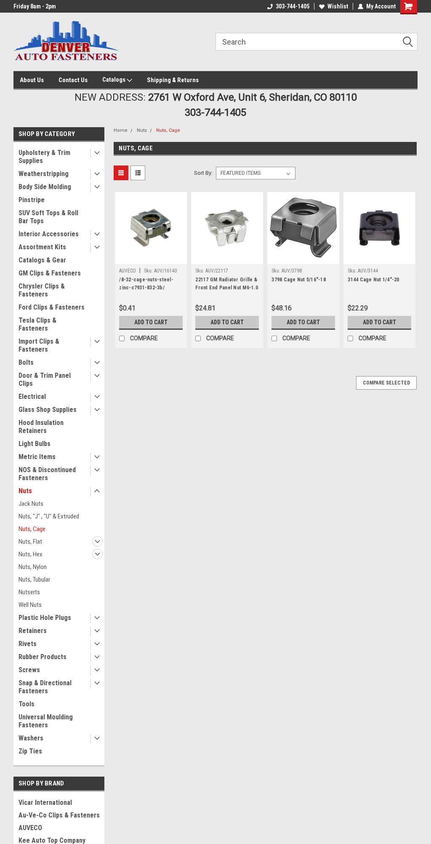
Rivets (28, 644)
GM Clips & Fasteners (50, 273)
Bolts (26, 362)
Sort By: (203, 173)
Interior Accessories (49, 234)
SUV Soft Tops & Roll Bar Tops (48, 217)
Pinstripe (32, 200)
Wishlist (337, 6)
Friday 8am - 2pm (34, 6)
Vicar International (45, 803)
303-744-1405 (292, 6)
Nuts (25, 491)
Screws (29, 670)
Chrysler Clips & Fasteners (42, 290)
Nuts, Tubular (34, 579)
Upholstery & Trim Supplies (44, 157)
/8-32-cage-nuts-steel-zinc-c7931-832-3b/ (146, 284)
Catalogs (114, 79)
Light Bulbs (35, 444)
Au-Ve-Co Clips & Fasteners (59, 815)
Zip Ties (30, 751)
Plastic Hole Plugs (45, 618)
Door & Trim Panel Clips (45, 379)
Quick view (151, 257)
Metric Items (37, 457)
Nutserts (29, 592)
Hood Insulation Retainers (41, 427)
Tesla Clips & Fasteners (37, 324)
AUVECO (30, 828)
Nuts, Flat (30, 541)
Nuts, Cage (32, 529)
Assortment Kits (42, 247)
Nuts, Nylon (33, 567)
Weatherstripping (44, 174)
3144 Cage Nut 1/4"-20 (373, 280)
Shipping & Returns (173, 80)
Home (121, 130)
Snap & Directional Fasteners (45, 687)
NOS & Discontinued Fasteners (47, 474)
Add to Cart (151, 322)
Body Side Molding (45, 187)
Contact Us (73, 80)
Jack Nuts (31, 503)
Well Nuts (30, 605)
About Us (32, 80)
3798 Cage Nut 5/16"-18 (298, 280)
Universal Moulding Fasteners (46, 721)
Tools (27, 704)
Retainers (33, 631)
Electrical (32, 397)
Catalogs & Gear (42, 260)
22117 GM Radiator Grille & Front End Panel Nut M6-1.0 (226, 284)
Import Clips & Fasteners (39, 345)
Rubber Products (43, 657)
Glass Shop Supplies (48, 410)
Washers (31, 738)
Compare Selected (386, 383)
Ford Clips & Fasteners (52, 307)
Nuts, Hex (31, 554)
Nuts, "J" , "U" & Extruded (49, 516)
